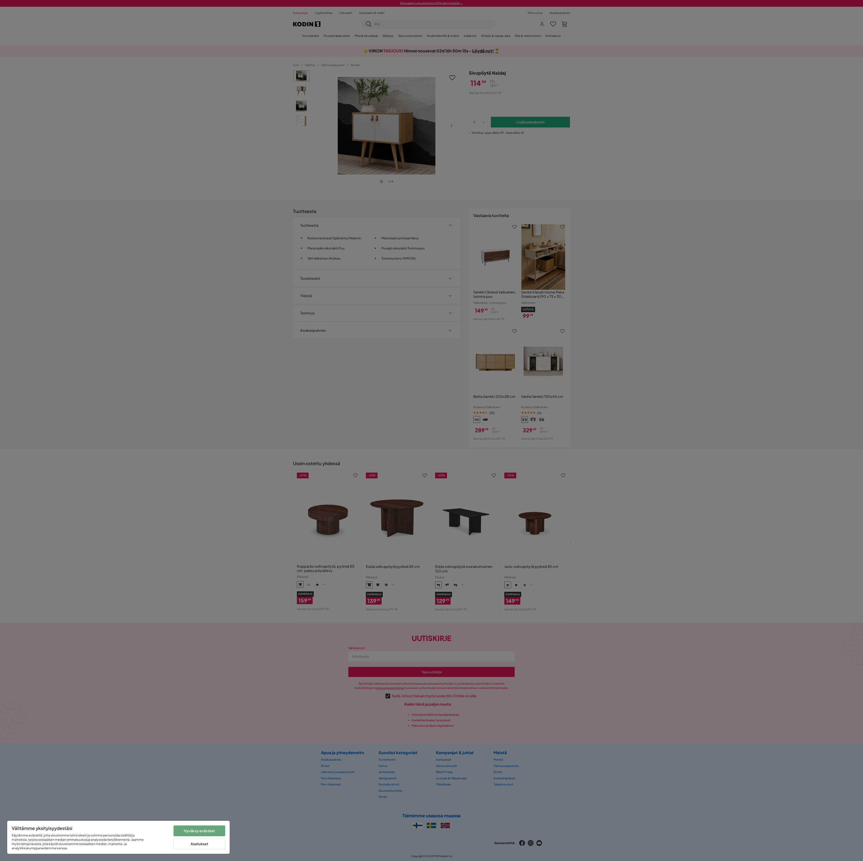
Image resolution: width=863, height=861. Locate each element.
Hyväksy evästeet (199, 830)
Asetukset (199, 843)
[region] (118, 837)
